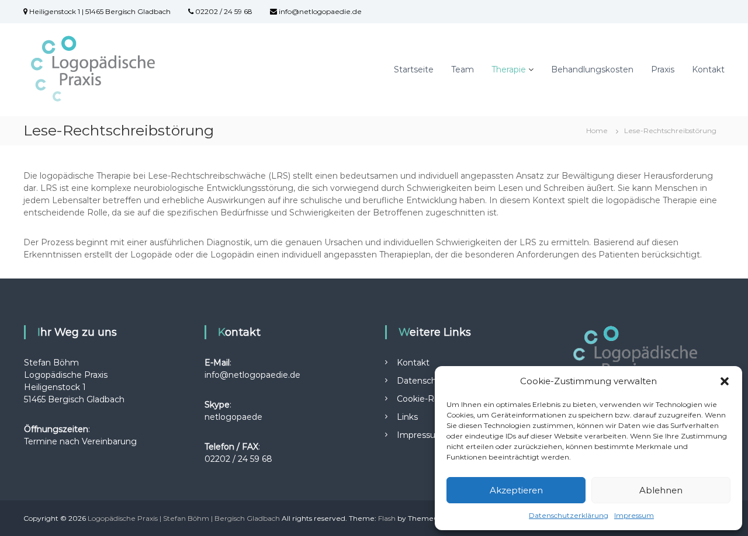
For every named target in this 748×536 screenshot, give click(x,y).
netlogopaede (233, 417)
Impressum (634, 515)
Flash (387, 518)
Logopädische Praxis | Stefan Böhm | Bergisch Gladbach (184, 518)
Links (407, 417)
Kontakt (708, 69)
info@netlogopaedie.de (319, 11)
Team (462, 69)
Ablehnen (661, 490)
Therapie (508, 69)
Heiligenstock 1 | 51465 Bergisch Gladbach (99, 11)
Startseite (414, 69)
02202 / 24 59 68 (222, 11)
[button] (724, 381)
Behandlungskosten (592, 69)
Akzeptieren (516, 490)
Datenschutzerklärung (568, 515)
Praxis (662, 69)
